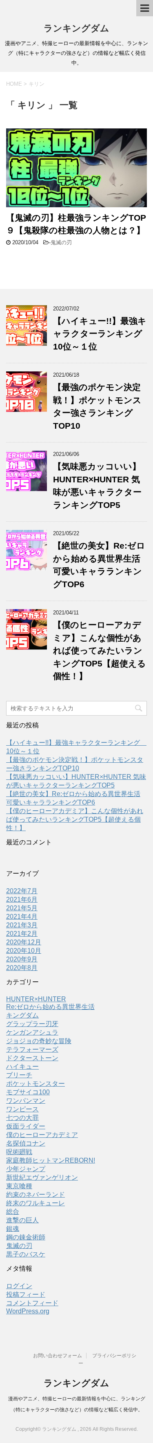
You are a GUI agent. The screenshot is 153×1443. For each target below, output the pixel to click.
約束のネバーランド (35, 1194)
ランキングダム (76, 28)
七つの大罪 (22, 1117)
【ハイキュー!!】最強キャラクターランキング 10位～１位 (102, 333)
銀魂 (12, 1228)
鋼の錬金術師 (25, 1237)
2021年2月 (22, 933)
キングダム (22, 1015)
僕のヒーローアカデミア (42, 1134)
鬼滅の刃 (61, 242)
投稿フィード (25, 1294)
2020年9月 (22, 959)
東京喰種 (19, 1186)
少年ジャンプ (25, 1168)
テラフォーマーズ (32, 1049)
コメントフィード (32, 1303)
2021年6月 (22, 899)
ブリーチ (19, 1075)
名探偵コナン (25, 1143)
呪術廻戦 (19, 1151)
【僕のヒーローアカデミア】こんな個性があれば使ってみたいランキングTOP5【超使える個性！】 (99, 650)
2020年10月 (23, 950)
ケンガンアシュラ (32, 1032)
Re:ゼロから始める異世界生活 (50, 1006)
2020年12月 (23, 942)
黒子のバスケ (25, 1254)
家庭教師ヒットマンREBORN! (50, 1160)
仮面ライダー (25, 1126)
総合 (12, 1211)
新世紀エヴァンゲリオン (42, 1177)
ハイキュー (22, 1066)
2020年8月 (22, 967)
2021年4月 (22, 916)
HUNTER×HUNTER (36, 999)
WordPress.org (27, 1311)
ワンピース (22, 1109)
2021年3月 (22, 925)
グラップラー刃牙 (32, 1023)
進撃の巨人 (22, 1220)
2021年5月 (22, 908)
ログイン (19, 1285)
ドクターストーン (32, 1058)
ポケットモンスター (35, 1083)
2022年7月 (22, 890)
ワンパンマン (25, 1100)
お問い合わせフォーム (57, 1355)
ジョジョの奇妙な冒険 (38, 1040)
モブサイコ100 (28, 1092)
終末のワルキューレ (35, 1203)
